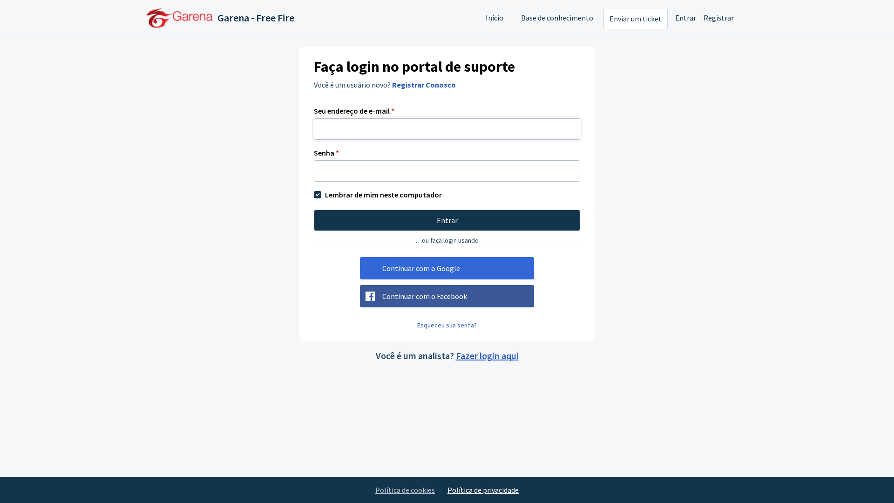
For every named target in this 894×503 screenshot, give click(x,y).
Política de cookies (405, 490)
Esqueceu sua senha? (447, 325)
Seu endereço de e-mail (354, 111)
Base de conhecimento (557, 17)
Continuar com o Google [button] (421, 268)
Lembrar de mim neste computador (383, 194)
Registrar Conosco (424, 84)
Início (494, 17)
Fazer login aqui (487, 355)
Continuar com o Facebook (424, 296)
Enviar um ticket (636, 18)
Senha (326, 152)
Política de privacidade (483, 490)
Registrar (719, 17)
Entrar (685, 17)
